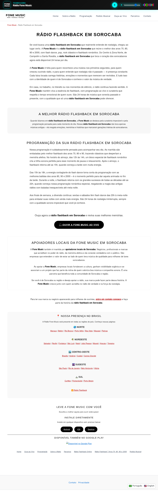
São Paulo (63, 368)
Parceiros (135, 16)
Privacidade (83, 482)
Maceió (96, 343)
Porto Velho (79, 331)
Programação (85, 16)
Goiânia (72, 356)
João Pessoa (86, 343)
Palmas (105, 331)
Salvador (47, 343)
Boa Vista (89, 331)
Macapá (97, 331)
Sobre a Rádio (69, 16)
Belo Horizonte (87, 368)
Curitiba (68, 381)
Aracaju (103, 343)
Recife (54, 343)
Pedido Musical (103, 16)
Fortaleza (62, 343)
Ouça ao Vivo (120, 16)
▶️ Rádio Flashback (79, 390)
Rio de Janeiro (74, 368)
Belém (60, 331)
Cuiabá (79, 356)
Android (67, 429)
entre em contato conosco (108, 299)
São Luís (70, 343)
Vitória (96, 368)
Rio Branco (69, 331)
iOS (78, 429)
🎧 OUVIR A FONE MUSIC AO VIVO (79, 224)
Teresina (111, 343)
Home (55, 16)
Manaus (53, 331)
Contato (147, 16)
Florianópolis (77, 381)
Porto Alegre (88, 381)
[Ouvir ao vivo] (114, 5)
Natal (78, 343)
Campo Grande (90, 356)
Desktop (91, 429)
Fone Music (12, 25)
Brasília (65, 356)
